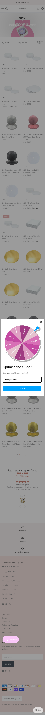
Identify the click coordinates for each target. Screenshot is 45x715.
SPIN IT (22, 388)
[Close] (41, 322)
